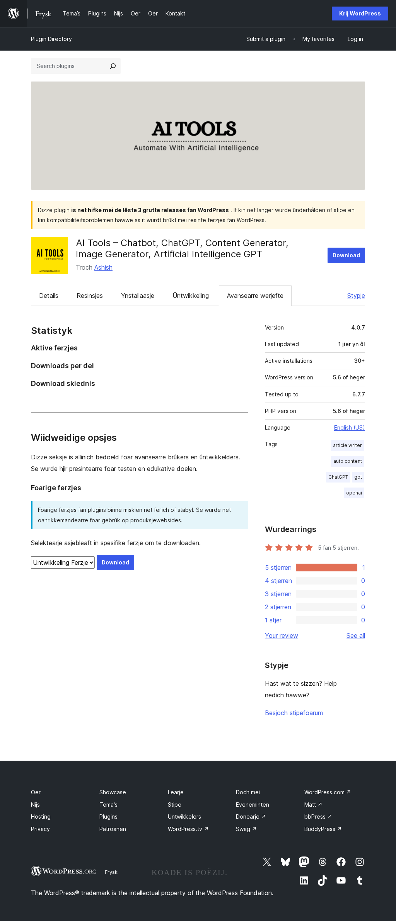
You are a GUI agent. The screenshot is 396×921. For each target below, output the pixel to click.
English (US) (349, 427)
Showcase (112, 792)
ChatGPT (338, 477)
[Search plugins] (113, 66)
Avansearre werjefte (255, 295)
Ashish (103, 267)
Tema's (108, 804)
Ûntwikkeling (190, 295)
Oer (36, 792)
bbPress (318, 816)
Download (346, 255)
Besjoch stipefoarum (294, 713)
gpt (358, 477)
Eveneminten (252, 804)
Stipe (174, 804)
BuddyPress (323, 829)
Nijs (35, 804)
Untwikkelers (184, 816)
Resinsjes (90, 295)
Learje (176, 792)
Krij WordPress (360, 13)
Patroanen (112, 829)
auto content (347, 461)
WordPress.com (327, 792)
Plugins (108, 816)
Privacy (40, 829)
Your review (281, 635)
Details (48, 295)
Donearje (251, 816)
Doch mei (248, 792)
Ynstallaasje (137, 295)
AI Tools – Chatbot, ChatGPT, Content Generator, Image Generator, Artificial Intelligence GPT (182, 248)
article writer (347, 445)
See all (355, 635)
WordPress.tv (188, 829)
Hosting (41, 816)
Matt (313, 804)
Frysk (111, 872)
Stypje (356, 295)
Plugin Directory (51, 39)
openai (354, 493)
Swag (246, 829)
